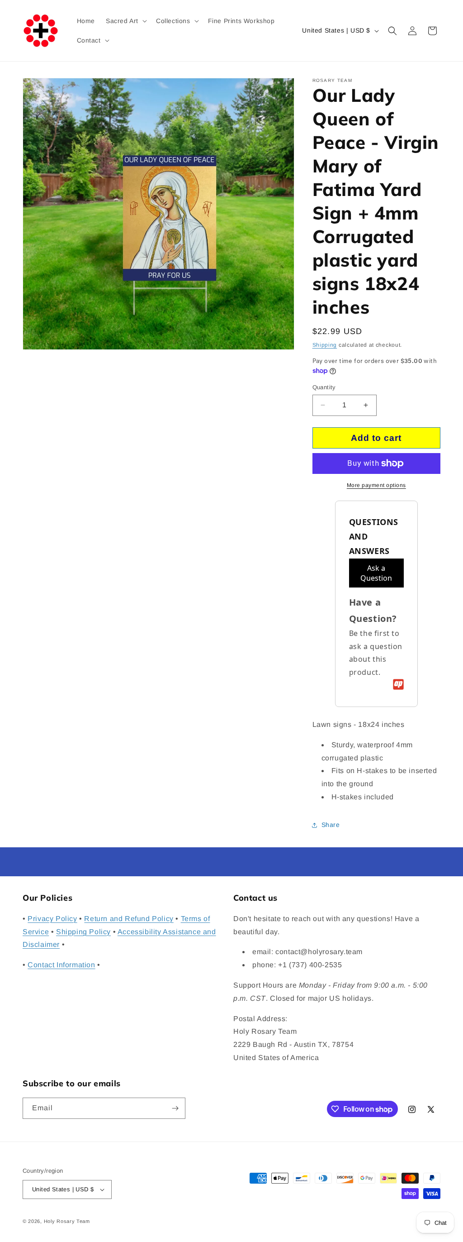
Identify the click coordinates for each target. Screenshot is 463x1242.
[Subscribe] (175, 1108)
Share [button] (330, 824)
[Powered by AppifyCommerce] (398, 684)
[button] (125, 20)
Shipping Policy (83, 932)
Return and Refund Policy (128, 918)
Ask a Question (376, 573)
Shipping (324, 345)
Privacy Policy (52, 918)
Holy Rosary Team (67, 1221)
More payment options (376, 485)
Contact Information (61, 965)
